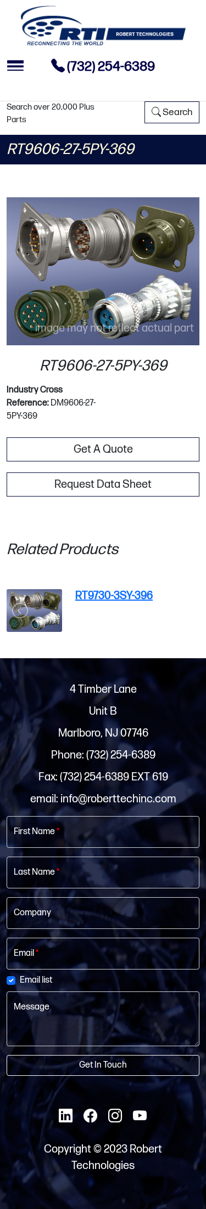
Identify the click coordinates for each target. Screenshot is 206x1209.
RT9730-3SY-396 (114, 595)
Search (176, 112)
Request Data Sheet (103, 484)
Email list (36, 980)
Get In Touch (103, 1065)
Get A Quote (103, 449)
